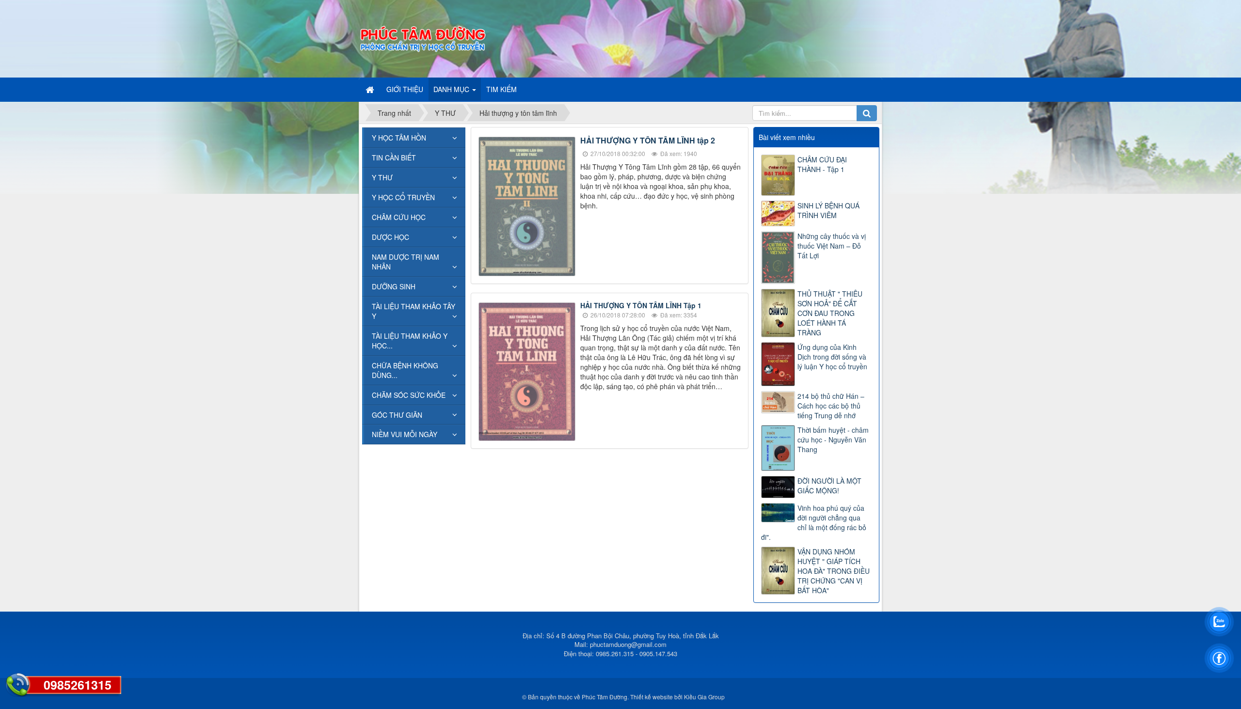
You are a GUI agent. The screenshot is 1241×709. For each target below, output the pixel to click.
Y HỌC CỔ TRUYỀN (403, 197)
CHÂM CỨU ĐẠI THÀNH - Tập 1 (822, 164)
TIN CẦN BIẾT (394, 157)
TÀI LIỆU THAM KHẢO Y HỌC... (409, 340)
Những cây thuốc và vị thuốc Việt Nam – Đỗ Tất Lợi (831, 245)
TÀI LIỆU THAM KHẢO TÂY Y (413, 311)
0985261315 (77, 684)
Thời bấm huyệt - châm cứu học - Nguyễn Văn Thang (833, 439)
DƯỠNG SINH (393, 286)
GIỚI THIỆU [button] (404, 89)
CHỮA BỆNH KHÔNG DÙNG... (405, 370)
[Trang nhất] (371, 89)
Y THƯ (382, 177)
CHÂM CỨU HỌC (399, 217)
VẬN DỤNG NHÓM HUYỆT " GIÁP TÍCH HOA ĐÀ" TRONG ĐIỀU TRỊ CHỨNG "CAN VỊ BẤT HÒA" (833, 571)
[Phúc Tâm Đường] (422, 38)
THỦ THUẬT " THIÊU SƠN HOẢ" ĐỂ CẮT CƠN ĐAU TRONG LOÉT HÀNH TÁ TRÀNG (829, 313)
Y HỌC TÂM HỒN (399, 137)
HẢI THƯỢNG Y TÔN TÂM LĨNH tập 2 (647, 140)
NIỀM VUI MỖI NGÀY (404, 434)
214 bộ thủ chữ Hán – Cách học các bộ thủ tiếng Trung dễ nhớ (830, 405)
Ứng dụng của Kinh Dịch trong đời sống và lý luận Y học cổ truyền (832, 356)
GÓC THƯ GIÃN (397, 415)
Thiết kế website (651, 697)
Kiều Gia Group (704, 697)
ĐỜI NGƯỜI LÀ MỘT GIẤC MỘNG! (829, 485)
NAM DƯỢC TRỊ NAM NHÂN (405, 261)
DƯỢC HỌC (390, 237)
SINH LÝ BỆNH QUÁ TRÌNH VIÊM (828, 210)
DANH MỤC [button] (452, 89)
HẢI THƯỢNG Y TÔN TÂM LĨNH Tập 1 (640, 305)
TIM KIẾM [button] (501, 89)
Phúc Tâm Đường (604, 697)
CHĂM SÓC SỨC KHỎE (408, 395)
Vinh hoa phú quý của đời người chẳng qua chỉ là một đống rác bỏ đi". (813, 522)
